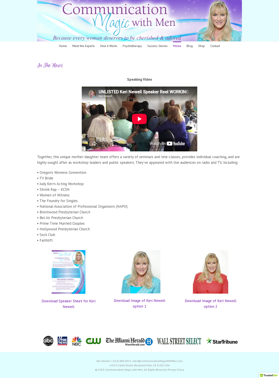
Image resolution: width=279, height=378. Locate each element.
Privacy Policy (176, 369)
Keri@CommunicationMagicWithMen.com (158, 361)
